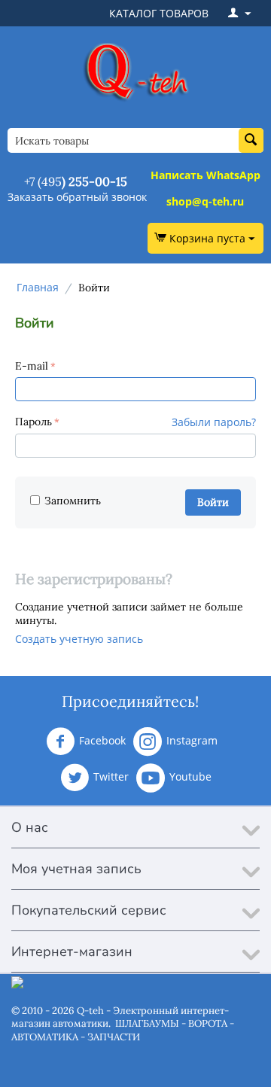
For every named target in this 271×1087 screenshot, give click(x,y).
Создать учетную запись (79, 639)
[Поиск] (251, 140)
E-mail (31, 366)
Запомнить (72, 500)
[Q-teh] (135, 71)
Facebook (102, 740)
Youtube (190, 776)
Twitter (111, 776)
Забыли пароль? (214, 422)
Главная (38, 287)
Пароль (33, 421)
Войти (213, 502)
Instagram (192, 740)
